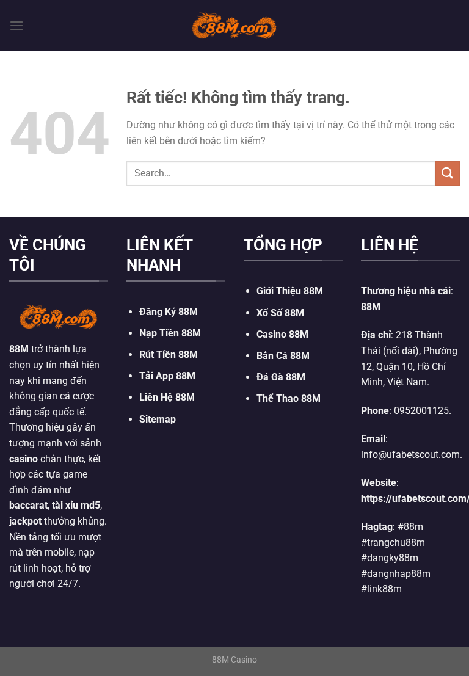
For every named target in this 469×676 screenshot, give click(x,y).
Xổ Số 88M (280, 313)
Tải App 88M (167, 376)
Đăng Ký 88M (168, 312)
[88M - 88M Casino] (234, 25)
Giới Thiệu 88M (289, 291)
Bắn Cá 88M (283, 356)
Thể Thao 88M (288, 398)
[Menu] (16, 25)
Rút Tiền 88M (168, 354)
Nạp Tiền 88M (170, 333)
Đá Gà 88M (280, 377)
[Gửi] (447, 173)
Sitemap (157, 419)
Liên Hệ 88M (167, 397)
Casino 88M (282, 334)
